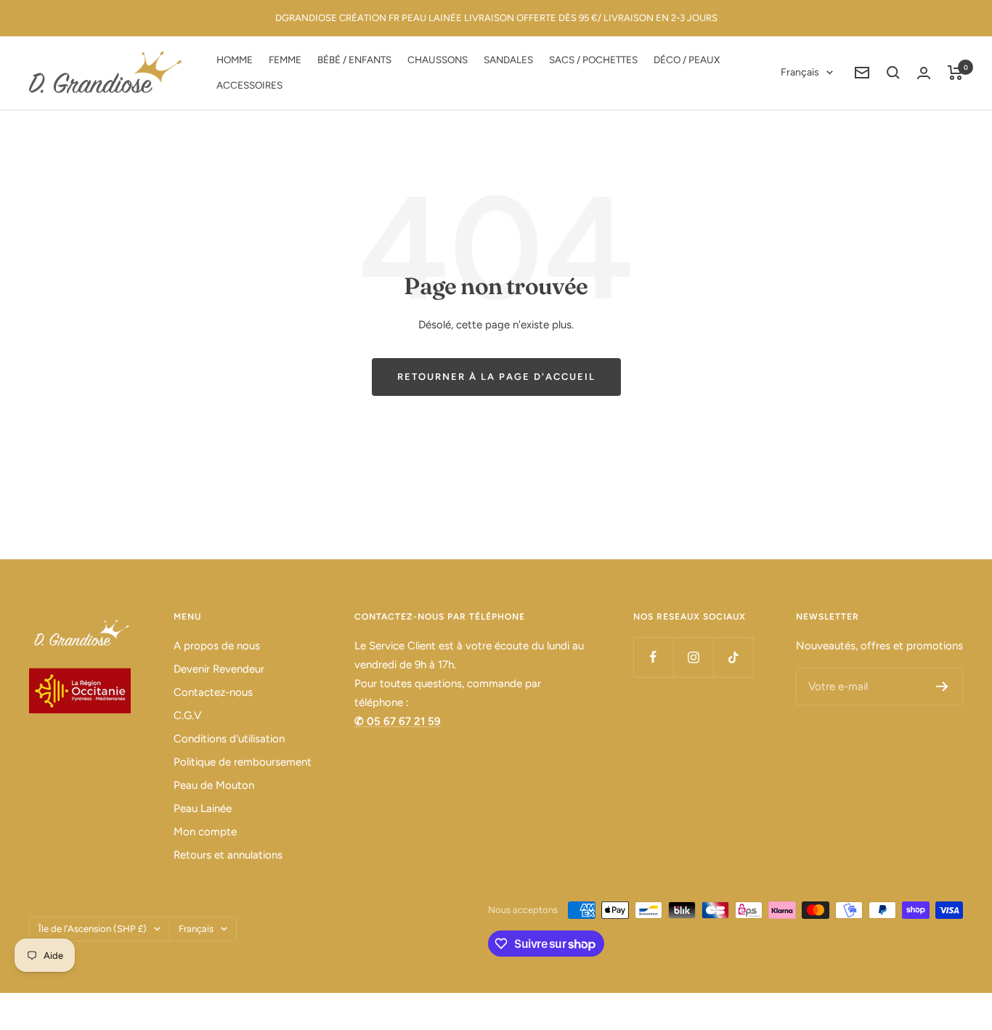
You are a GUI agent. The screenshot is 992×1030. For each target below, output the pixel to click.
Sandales (508, 59)
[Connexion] (923, 73)
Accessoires (249, 85)
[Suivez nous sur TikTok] (733, 657)
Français (800, 72)
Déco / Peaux (687, 59)
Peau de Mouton (214, 785)
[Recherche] (893, 72)
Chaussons (437, 59)
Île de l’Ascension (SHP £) (92, 928)
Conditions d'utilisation (229, 738)
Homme (234, 59)
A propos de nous (217, 645)
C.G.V (187, 715)
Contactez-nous (213, 692)
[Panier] (955, 72)
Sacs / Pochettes (593, 59)
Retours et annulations (228, 854)
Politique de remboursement (243, 762)
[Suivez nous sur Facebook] (653, 657)
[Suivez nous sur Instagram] (693, 657)
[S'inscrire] (942, 686)
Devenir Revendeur (219, 669)
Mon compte (205, 831)
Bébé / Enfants (354, 59)
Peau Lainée (203, 808)
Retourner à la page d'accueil (496, 376)
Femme (285, 59)
